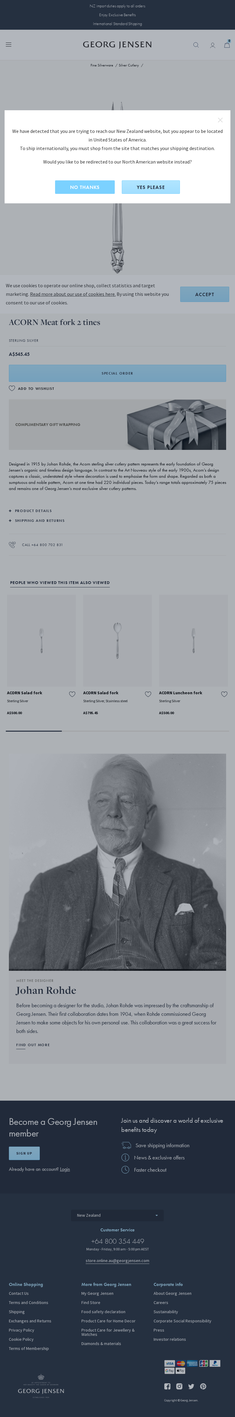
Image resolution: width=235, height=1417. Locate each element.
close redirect (220, 120)
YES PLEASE (151, 187)
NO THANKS (85, 187)
